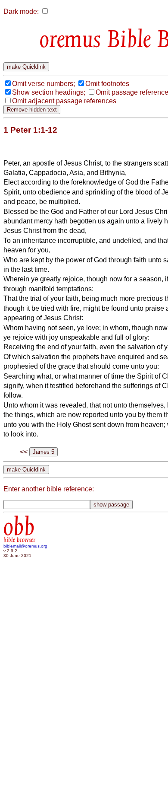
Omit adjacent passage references (64, 101)
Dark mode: (21, 11)
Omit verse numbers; (43, 83)
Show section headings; (48, 92)
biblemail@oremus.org (25, 546)
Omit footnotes (107, 83)
